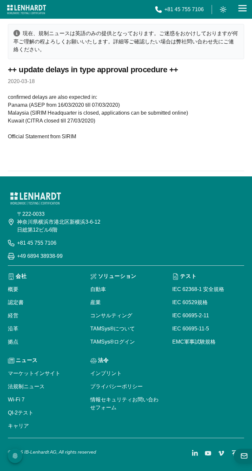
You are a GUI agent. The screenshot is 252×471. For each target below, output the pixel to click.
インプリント (106, 373)
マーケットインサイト (34, 373)
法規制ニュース (26, 386)
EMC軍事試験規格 (194, 342)
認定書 (16, 302)
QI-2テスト (20, 412)
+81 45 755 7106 (36, 243)
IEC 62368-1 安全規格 (198, 289)
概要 (13, 289)
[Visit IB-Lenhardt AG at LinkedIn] (195, 453)
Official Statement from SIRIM (42, 136)
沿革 (13, 328)
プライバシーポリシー (116, 386)
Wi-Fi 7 (16, 399)
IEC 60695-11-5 (190, 328)
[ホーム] (26, 9)
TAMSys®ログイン (112, 342)
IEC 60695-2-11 (190, 315)
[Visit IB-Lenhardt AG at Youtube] (208, 453)
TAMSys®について (112, 328)
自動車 (98, 289)
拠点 (13, 342)
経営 (13, 315)
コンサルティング (111, 315)
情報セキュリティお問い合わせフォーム (124, 403)
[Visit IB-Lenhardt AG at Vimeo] (221, 453)
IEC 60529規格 (190, 302)
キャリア (18, 426)
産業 (95, 302)
